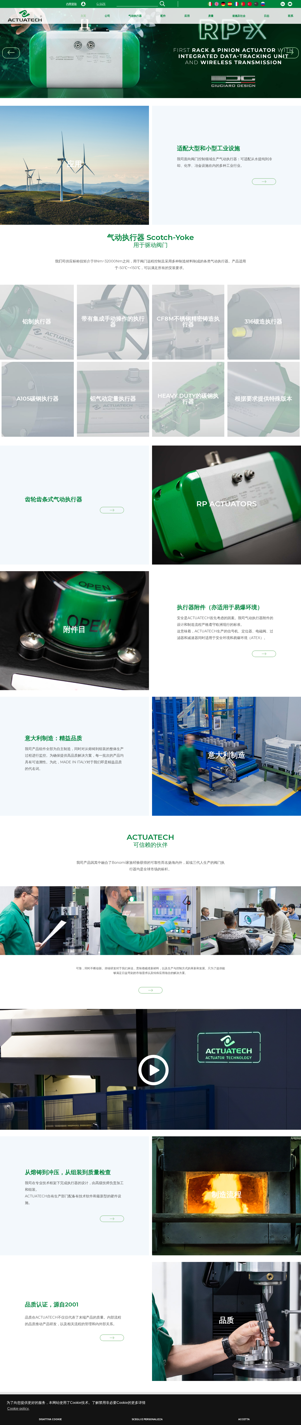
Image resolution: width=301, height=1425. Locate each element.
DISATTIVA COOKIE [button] (50, 1419)
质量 (211, 15)
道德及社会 (238, 15)
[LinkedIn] (282, 4)
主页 (83, 15)
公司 (107, 15)
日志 (266, 15)
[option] (150, 53)
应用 (187, 15)
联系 (290, 15)
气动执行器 (135, 15)
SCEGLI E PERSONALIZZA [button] (147, 1419)
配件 (163, 15)
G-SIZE (101, 4)
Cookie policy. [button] (18, 1408)
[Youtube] (290, 4)
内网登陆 (71, 4)
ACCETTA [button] (244, 1419)
